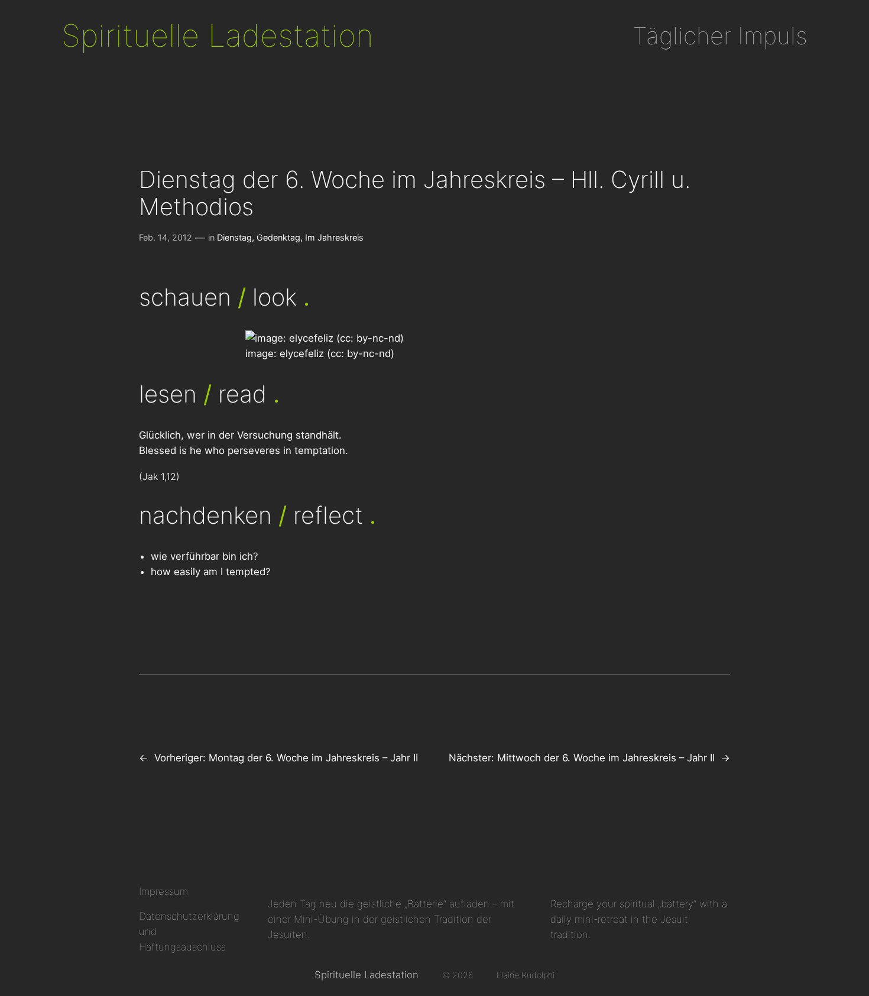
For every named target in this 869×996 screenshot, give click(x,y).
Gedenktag (278, 237)
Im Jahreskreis (334, 237)
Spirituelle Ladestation (217, 35)
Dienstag (234, 237)
